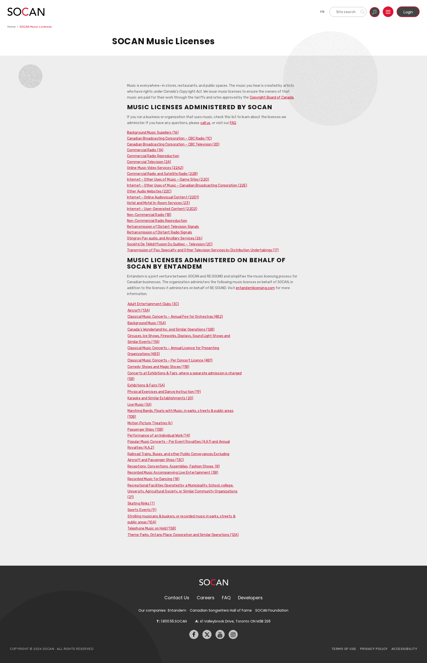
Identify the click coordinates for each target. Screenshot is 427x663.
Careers (205, 598)
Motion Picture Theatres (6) (150, 423)
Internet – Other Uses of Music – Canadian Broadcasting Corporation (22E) (187, 185)
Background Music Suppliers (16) (153, 132)
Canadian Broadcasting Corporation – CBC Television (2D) (173, 144)
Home (11, 26)
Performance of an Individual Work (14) (159, 435)
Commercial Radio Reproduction (153, 156)
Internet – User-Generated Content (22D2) (162, 209)
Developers (250, 598)
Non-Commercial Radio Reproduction (157, 221)
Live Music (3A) (140, 404)
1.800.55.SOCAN (171, 621)
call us (205, 123)
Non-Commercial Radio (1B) (149, 215)
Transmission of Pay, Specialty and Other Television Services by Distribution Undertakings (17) (203, 250)
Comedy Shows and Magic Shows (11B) (158, 367)
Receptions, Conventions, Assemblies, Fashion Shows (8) (174, 466)
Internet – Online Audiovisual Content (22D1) (163, 197)
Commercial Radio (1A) (145, 150)
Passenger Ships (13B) (145, 429)
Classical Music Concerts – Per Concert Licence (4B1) (170, 360)
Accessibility (404, 649)
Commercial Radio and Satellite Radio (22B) (162, 174)
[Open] (388, 11)
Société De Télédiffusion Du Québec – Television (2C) (170, 244)
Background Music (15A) (147, 323)
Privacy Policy (374, 649)
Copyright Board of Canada (272, 97)
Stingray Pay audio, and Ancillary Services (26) (164, 238)
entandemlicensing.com (255, 288)
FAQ (233, 123)
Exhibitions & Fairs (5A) (146, 385)
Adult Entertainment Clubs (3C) (153, 304)
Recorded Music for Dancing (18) (153, 479)
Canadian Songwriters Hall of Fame (221, 610)
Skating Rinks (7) (141, 503)
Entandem (177, 610)
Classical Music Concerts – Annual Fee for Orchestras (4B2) (175, 317)
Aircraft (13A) (139, 310)
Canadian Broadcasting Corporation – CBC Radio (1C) (169, 138)
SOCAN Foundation (271, 610)
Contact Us (176, 598)
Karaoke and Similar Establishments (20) (160, 398)
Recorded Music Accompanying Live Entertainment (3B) (173, 472)
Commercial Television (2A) (149, 162)
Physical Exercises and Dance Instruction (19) (164, 392)
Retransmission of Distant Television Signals (163, 227)
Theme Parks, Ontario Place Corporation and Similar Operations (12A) (183, 535)
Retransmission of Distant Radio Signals (159, 232)
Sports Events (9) (142, 510)
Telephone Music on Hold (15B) (152, 528)
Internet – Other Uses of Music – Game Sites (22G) (168, 179)
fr (322, 12)
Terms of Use (343, 649)
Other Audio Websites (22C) (149, 191)
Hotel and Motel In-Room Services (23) (158, 203)
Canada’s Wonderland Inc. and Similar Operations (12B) (171, 329)
